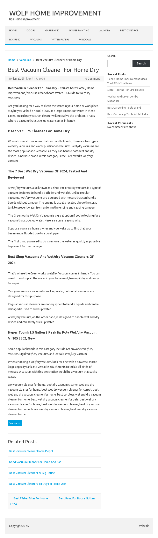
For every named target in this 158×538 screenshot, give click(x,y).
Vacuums (36, 39)
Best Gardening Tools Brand (124, 107)
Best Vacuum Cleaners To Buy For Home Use (37, 483)
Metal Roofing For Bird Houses (125, 89)
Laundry (104, 30)
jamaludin (19, 78)
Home (13, 30)
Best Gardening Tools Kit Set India (127, 114)
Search (111, 55)
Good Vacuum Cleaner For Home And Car (35, 462)
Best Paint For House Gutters (79, 498)
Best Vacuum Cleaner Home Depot (31, 451)
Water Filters (60, 39)
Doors (31, 30)
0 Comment (92, 78)
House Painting (79, 30)
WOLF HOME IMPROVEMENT (55, 13)
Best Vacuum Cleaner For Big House (32, 473)
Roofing (14, 39)
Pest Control (129, 30)
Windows (85, 39)
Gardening (52, 30)
